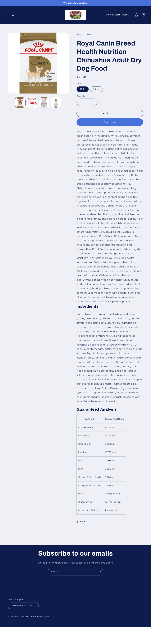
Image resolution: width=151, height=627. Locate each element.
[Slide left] (11, 102)
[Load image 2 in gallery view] (32, 102)
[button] (6, 14)
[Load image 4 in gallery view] (56, 102)
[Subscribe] (99, 571)
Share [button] (83, 522)
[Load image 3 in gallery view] (44, 102)
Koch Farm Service (23, 616)
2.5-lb (96, 89)
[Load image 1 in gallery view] (20, 102)
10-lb (82, 89)
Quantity (81, 96)
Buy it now (110, 122)
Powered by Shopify (42, 616)
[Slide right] (65, 102)
